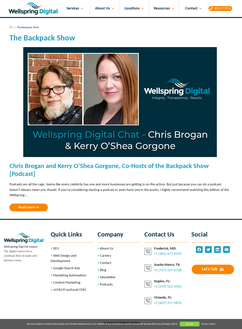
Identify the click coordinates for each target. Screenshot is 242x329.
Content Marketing (66, 283)
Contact (191, 8)
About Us (102, 8)
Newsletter (108, 277)
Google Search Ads (66, 268)
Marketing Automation (69, 275)
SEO (56, 248)
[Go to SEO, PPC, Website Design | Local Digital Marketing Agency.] (11, 27)
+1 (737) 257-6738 (168, 270)
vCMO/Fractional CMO (69, 290)
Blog (103, 270)
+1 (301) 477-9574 (168, 254)
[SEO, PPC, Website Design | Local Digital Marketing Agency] (34, 8)
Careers (105, 256)
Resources (162, 8)
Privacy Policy (208, 324)
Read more (27, 207)
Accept (189, 324)
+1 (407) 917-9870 (168, 303)
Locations (132, 8)
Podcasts (106, 284)
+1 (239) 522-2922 (168, 287)
